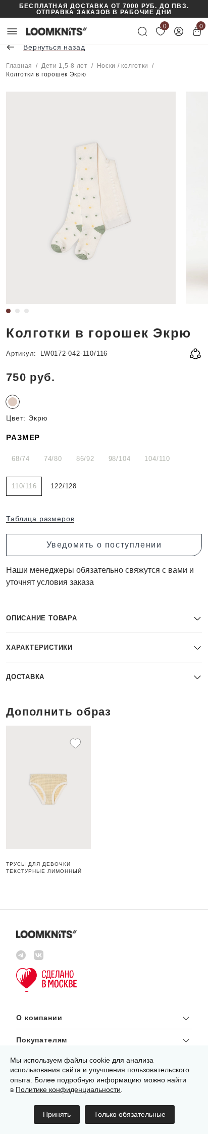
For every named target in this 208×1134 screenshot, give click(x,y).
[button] (104, 618)
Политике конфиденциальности (68, 1089)
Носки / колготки (123, 65)
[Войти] (179, 31)
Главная (19, 65)
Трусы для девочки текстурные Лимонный (44, 867)
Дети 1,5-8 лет (64, 65)
